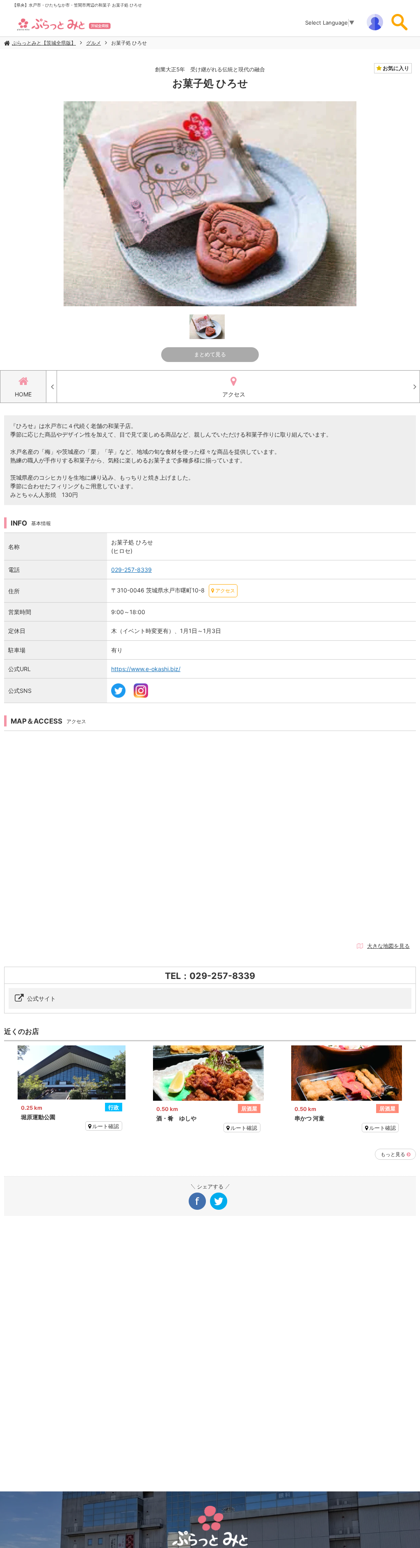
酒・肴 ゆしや (176, 1118)
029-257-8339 (131, 569)
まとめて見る (210, 354)
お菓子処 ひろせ (129, 43)
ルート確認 (105, 1126)
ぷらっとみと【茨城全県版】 (44, 43)
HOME (23, 394)
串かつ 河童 (309, 1118)
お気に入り (395, 68)
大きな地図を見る (388, 945)
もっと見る (393, 1154)
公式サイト (41, 998)
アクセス (233, 394)
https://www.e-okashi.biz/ (145, 668)
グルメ (93, 43)
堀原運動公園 (38, 1117)
